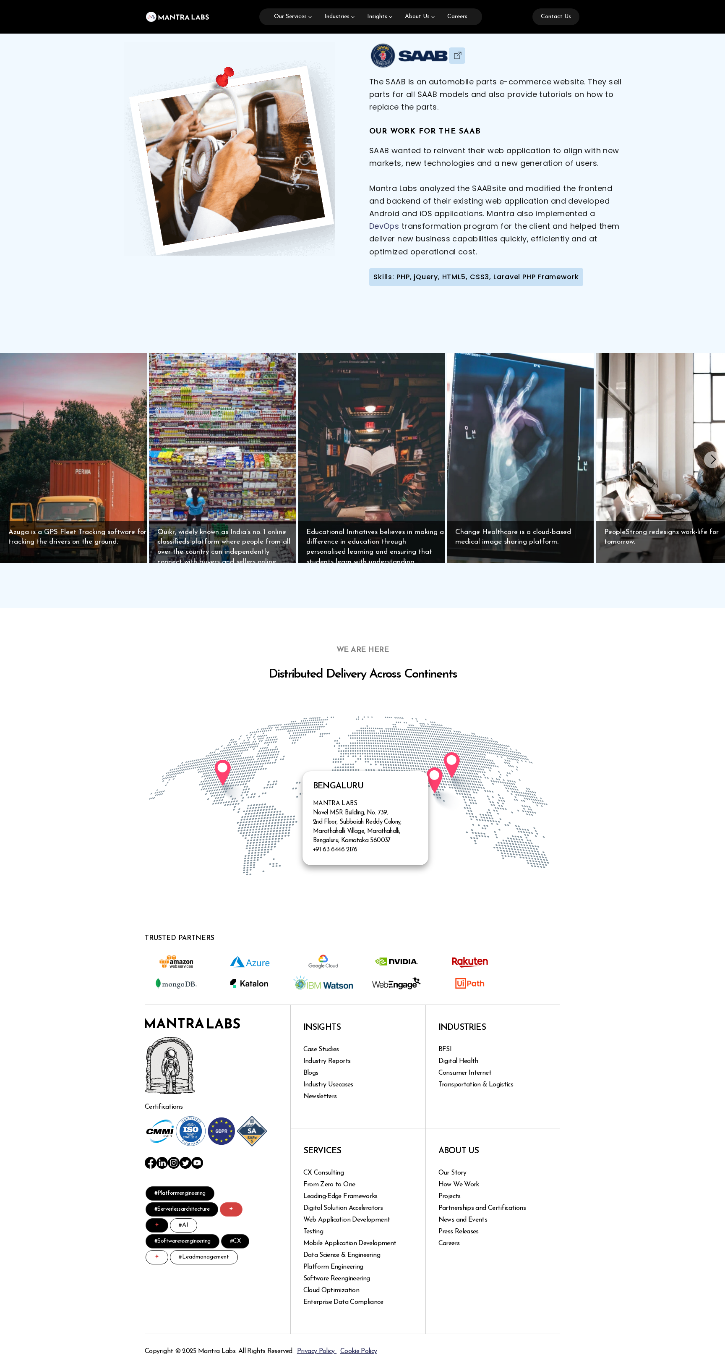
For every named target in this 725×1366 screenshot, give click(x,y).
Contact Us (556, 16)
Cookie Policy (358, 1351)
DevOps (384, 226)
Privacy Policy (316, 1351)
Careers (457, 16)
